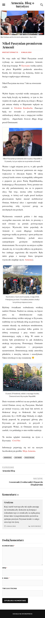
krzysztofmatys (10, 52)
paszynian (29, 457)
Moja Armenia (29, 450)
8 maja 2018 (26, 52)
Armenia (28, 259)
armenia (7, 457)
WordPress (27, 614)
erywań (18, 457)
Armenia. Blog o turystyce (22, 4)
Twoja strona (9, 588)
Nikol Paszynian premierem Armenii (22, 45)
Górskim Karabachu (23, 107)
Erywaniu (25, 65)
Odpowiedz (36, 526)
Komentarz (8, 546)
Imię (4, 568)
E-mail (5, 578)
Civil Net (16, 440)
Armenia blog (8, 470)
